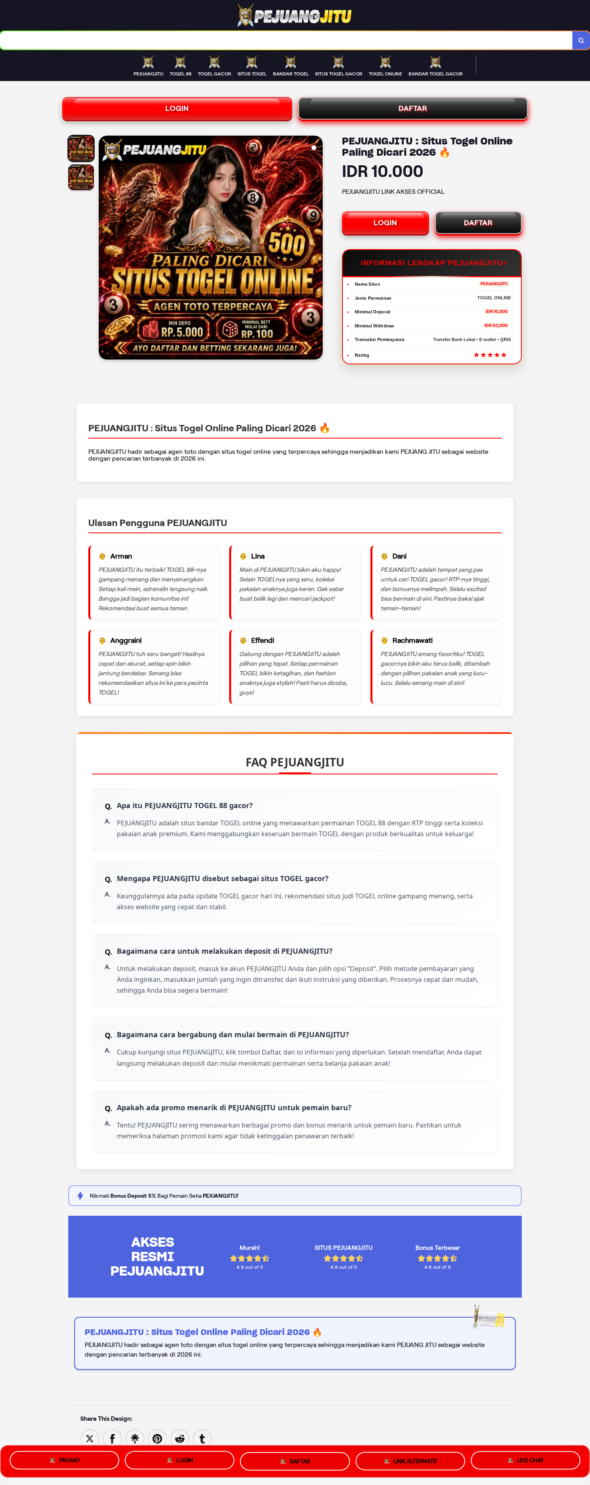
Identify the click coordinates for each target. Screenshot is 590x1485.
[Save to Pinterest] (157, 1438)
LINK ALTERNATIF (415, 1458)
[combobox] (286, 40)
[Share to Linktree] (134, 1438)
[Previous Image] (105, 249)
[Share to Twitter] (90, 1438)
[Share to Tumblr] (202, 1438)
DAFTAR (413, 108)
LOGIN (177, 108)
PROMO (69, 1461)
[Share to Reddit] (179, 1438)
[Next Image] (316, 249)
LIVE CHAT (530, 1458)
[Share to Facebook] (112, 1438)
